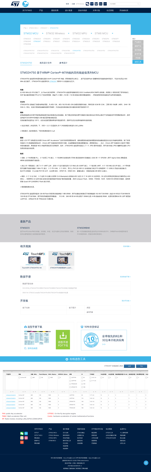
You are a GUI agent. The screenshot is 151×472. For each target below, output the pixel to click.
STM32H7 (43, 28)
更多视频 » (127, 246)
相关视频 (138, 50)
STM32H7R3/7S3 (42, 50)
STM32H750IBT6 (10, 404)
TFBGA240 (74, 383)
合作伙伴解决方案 (111, 435)
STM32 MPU (80, 33)
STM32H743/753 (113, 50)
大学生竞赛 (95, 438)
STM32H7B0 (66, 50)
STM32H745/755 (56, 53)
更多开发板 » (126, 301)
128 (42, 377)
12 (103, 377)
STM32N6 (27, 44)
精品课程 (94, 432)
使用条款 (66, 468)
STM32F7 (115, 39)
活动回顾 (80, 443)
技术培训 (80, 438)
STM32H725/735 (29, 53)
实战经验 (65, 446)
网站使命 (37, 438)
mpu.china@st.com (94, 458)
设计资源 (68, 10)
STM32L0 (46, 41)
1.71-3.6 (94, 380)
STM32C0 (27, 39)
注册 (73, 4)
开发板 (138, 58)
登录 (67, 4)
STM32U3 (106, 41)
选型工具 (138, 62)
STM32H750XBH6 (11, 407)
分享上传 (122, 443)
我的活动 (122, 440)
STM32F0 (47, 39)
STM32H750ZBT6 (10, 398)
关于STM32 (27, 10)
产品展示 (138, 42)
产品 (41, 10)
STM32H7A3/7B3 (88, 50)
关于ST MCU (38, 435)
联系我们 (78, 468)
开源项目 (94, 443)
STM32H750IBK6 (10, 401)
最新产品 (138, 46)
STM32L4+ (76, 41)
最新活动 (80, 440)
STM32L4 (66, 41)
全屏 (129, 366)
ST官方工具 (109, 432)
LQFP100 (73, 377)
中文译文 (65, 443)
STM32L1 (56, 41)
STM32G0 (76, 39)
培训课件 (65, 448)
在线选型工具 (78, 359)
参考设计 (63, 63)
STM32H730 (55, 50)
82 (84, 377)
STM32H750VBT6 (11, 395)
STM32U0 (116, 41)
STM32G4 (86, 39)
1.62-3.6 (94, 377)
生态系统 (110, 10)
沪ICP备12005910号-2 (75, 466)
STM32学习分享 (111, 438)
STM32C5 (37, 39)
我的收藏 (122, 435)
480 (34, 377)
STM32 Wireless (55, 33)
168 (84, 387)
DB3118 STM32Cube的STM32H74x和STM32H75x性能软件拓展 (45, 293)
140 (84, 383)
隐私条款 (72, 468)
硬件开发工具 (67, 440)
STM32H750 (54, 28)
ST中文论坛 (80, 4)
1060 (51, 377)
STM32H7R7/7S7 (29, 50)
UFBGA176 (74, 387)
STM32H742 (101, 50)
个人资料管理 (124, 432)
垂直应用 (54, 10)
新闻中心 (37, 440)
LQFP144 (73, 380)
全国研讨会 (80, 435)
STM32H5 (27, 41)
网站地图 (37, 443)
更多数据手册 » (125, 277)
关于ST (36, 432)
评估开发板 (66, 438)
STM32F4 (105, 39)
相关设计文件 (46, 63)
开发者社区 (123, 10)
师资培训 (94, 435)
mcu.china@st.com (69, 458)
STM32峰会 (81, 432)
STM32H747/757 (69, 53)
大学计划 (96, 10)
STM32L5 (86, 41)
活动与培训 (82, 10)
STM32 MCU (33, 28)
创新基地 (94, 440)
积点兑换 (122, 438)
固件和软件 (66, 435)
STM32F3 (66, 39)
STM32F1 (56, 39)
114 (84, 380)
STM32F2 (95, 39)
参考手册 (138, 54)
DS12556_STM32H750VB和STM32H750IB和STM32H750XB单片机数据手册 (50, 288)
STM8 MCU (101, 33)
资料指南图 (32, 348)
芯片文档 (65, 432)
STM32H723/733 (42, 53)
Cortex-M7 (23, 377)
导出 (141, 366)
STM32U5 (96, 41)
